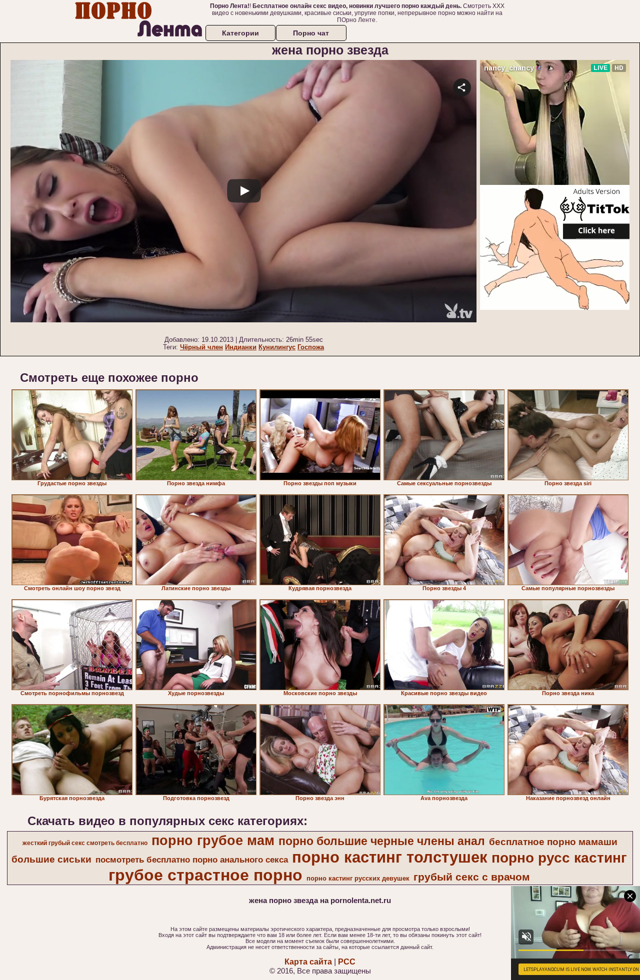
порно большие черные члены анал (381, 841)
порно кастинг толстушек (390, 857)
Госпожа (311, 347)
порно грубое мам (213, 840)
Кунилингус (277, 347)
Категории (240, 33)
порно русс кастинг (559, 858)
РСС (347, 962)
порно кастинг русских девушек (358, 878)
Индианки (240, 347)
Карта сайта (308, 962)
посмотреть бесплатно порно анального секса (192, 860)
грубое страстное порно (205, 875)
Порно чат (311, 33)
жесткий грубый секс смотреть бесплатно (85, 843)
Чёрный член (201, 347)
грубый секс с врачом (472, 877)
